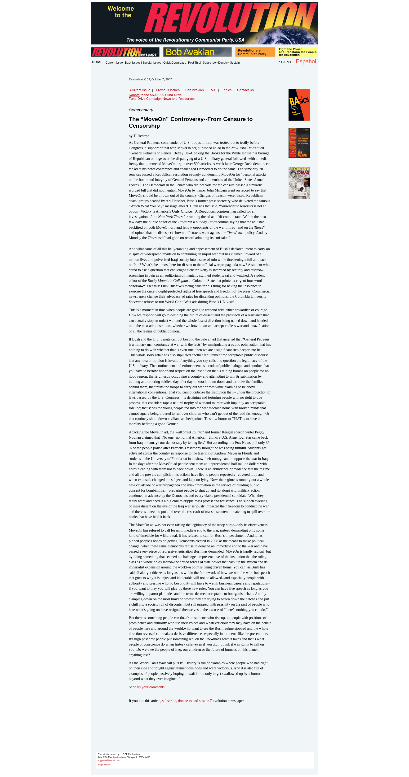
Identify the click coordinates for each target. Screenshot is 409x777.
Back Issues (132, 62)
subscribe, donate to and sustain (185, 701)
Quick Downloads (174, 62)
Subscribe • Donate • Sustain (221, 62)
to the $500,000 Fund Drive (155, 95)
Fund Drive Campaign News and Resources (162, 98)
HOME (97, 62)
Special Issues (151, 62)
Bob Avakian (194, 90)
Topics (226, 90)
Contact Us (245, 90)
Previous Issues (168, 90)
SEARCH (286, 62)
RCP (212, 90)
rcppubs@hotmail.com (109, 760)
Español (306, 61)
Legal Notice (104, 765)
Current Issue (114, 62)
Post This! (194, 62)
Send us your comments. (147, 687)
